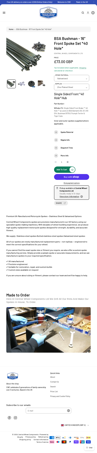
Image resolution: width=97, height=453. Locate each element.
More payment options (72, 183)
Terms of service (42, 442)
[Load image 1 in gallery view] (11, 83)
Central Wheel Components (28, 434)
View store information (69, 196)
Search (53, 386)
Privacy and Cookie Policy (60, 396)
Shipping (82, 68)
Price (56, 57)
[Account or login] (88, 12)
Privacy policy (31, 437)
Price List (54, 391)
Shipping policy (25, 439)
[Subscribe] (68, 410)
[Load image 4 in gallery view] (41, 84)
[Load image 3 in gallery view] (31, 84)
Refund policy (43, 437)
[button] (4, 12)
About (52, 377)
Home (11, 29)
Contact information (41, 439)
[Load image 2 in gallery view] (21, 84)
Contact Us (54, 382)
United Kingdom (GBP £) (75, 425)
